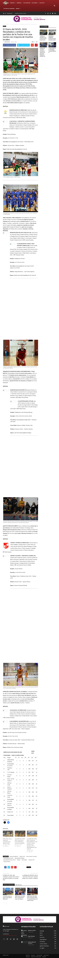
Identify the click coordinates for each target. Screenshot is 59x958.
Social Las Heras (7, 861)
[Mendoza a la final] (24, 933)
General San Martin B (14, 856)
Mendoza (12, 2)
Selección (42, 2)
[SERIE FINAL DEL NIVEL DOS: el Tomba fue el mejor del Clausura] (20, 891)
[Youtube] (55, 13)
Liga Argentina (26, 2)
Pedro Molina (24, 859)
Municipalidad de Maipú (19, 858)
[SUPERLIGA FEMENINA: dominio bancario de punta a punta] (52, 32)
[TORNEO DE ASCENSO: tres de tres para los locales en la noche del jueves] (43, 32)
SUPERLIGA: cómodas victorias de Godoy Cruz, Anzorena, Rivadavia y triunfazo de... (43, 52)
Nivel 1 (41, 933)
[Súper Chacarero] (24, 938)
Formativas (42, 941)
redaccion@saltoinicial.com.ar (10, 935)
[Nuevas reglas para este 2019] (24, 943)
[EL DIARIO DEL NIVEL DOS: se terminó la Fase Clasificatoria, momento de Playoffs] (20, 834)
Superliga (42, 46)
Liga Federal (34, 2)
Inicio (4, 24)
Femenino (19, 2)
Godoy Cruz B (22, 856)
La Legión (42, 948)
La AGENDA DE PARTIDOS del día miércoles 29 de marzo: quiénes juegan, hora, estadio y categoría (30, 877)
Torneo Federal (43, 943)
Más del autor (19, 884)
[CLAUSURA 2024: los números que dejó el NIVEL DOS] (8, 891)
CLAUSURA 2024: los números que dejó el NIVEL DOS (7, 898)
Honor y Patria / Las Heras (31, 856)
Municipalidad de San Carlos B (9, 859)
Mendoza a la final (31, 930)
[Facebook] (45, 13)
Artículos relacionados (9, 884)
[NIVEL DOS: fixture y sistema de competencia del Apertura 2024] (8, 834)
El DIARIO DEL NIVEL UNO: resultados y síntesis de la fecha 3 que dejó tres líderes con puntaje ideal (11, 877)
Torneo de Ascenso (42, 34)
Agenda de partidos (44, 946)
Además (17, 8)
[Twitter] (53, 13)
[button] (54, 5)
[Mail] (50, 13)
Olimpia (18, 859)
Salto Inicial (7, 41)
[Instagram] (48, 13)
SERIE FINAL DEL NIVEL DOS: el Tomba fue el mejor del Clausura (20, 898)
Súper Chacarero (31, 936)
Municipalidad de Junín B (8, 858)
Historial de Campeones (9, 8)
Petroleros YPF (31, 859)
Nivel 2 (4, 26)
